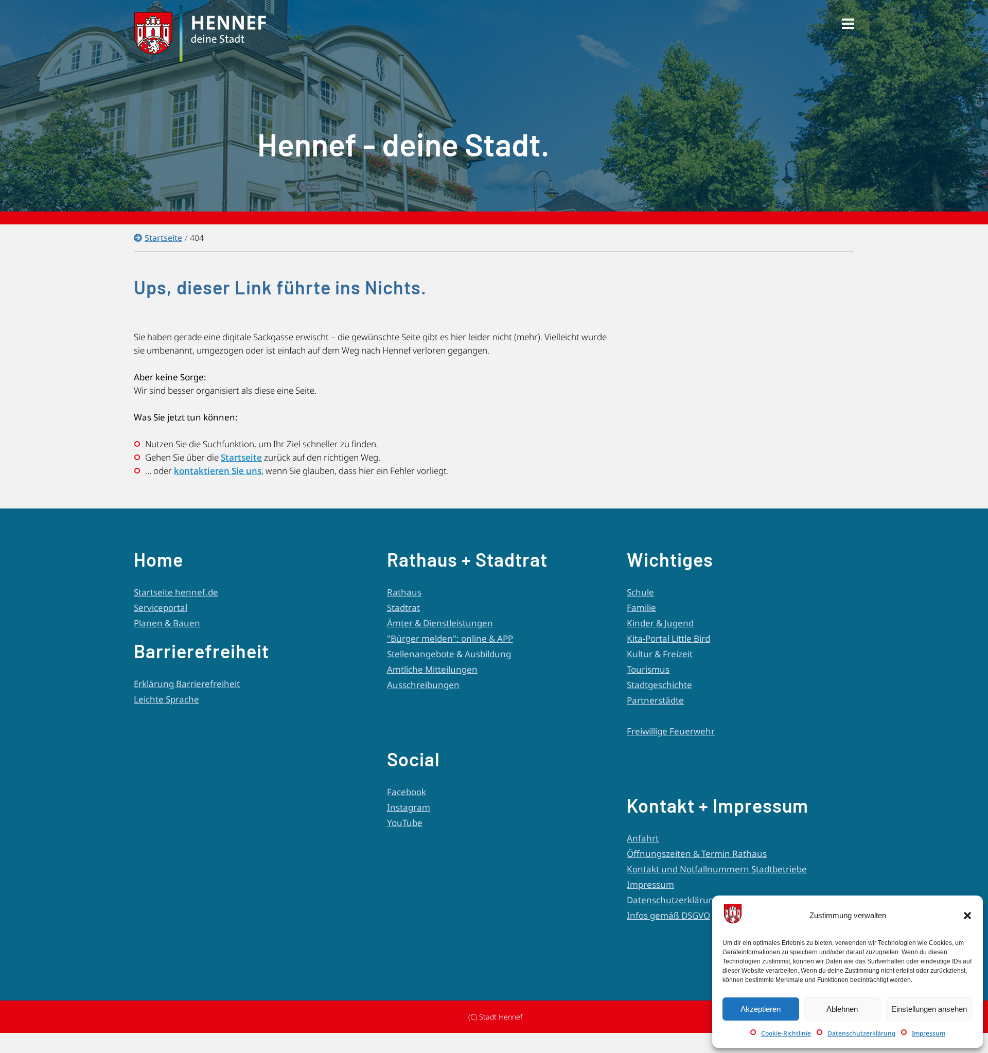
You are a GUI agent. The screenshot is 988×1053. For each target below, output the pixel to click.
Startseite (163, 237)
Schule (640, 592)
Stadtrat (403, 607)
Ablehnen (842, 1009)
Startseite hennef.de (176, 592)
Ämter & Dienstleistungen (440, 623)
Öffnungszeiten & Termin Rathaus (697, 853)
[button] (967, 915)
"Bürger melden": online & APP (450, 638)
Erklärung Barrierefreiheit (187, 684)
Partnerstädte (655, 700)
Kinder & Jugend (660, 623)
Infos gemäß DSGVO (668, 915)
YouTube (404, 823)
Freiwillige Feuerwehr (671, 731)
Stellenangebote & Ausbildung (449, 654)
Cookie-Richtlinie (786, 1033)
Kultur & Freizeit (660, 654)
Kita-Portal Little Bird (668, 638)
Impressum (928, 1033)
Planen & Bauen (167, 623)
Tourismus (648, 669)
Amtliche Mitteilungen (432, 669)
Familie (641, 607)
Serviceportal (160, 607)
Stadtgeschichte (659, 685)
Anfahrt (643, 838)
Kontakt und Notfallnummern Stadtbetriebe (717, 869)
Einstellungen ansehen (929, 1009)
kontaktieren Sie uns (217, 471)
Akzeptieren (760, 1009)
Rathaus (404, 592)
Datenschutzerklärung (861, 1033)
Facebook (406, 792)
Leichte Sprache (166, 699)
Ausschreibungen (423, 685)
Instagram (408, 807)
